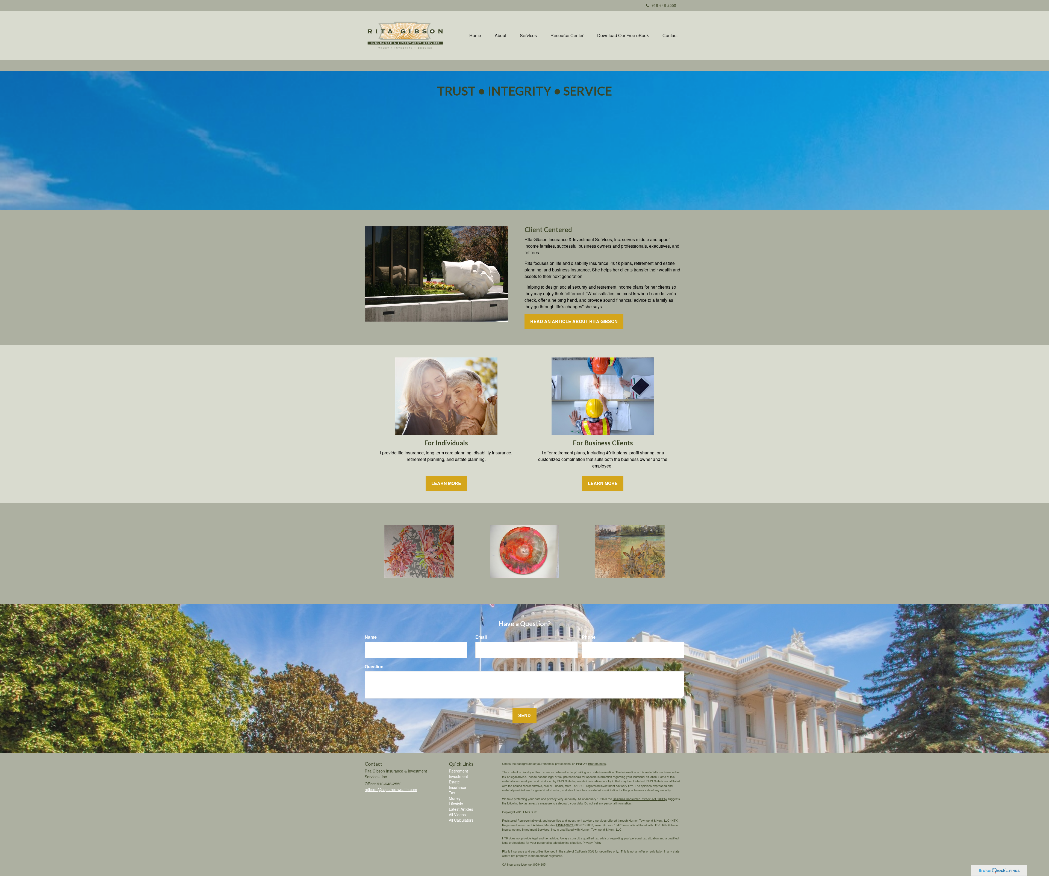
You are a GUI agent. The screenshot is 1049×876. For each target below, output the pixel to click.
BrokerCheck (597, 763)
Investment (458, 776)
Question (374, 667)
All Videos (457, 814)
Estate (454, 782)
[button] (500, 35)
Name (371, 637)
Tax (452, 792)
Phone (589, 637)
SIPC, (570, 825)
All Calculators (461, 820)
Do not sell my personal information (607, 803)
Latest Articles (461, 809)
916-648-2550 (664, 5)
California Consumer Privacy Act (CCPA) (640, 799)
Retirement (458, 771)
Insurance (457, 787)
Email (481, 637)
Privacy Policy (592, 842)
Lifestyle (456, 803)
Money (455, 798)
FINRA (560, 825)
